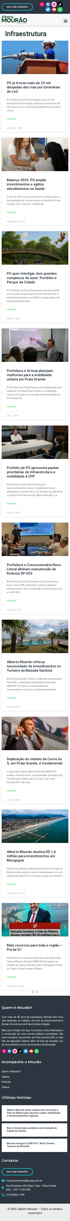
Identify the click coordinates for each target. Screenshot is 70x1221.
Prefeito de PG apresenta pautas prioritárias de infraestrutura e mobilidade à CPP (33, 472)
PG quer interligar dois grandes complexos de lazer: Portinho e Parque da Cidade (32, 277)
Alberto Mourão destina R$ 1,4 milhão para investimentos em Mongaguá (31, 856)
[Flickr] (54, 4)
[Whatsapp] (60, 9)
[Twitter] (48, 9)
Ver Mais (11, 119)
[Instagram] (42, 4)
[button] (65, 21)
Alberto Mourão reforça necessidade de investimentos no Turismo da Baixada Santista (34, 666)
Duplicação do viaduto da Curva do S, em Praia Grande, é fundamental (34, 761)
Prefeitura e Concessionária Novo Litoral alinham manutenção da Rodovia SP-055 (34, 569)
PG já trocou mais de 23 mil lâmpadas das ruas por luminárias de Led (33, 87)
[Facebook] (48, 4)
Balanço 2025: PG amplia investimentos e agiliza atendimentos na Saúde (26, 184)
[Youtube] (54, 9)
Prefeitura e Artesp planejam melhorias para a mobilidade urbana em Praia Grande (30, 375)
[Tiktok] (60, 4)
